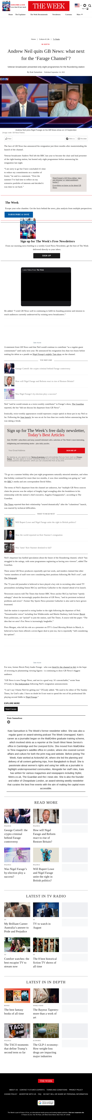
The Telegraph (10, 578)
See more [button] (37, 342)
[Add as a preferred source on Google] (46, 1102)
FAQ (39, 1094)
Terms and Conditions (56, 1090)
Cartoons (68, 14)
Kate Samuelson (36, 72)
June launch (25, 417)
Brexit (82, 614)
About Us (13, 1090)
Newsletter (84, 139)
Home (33, 39)
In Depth (46, 44)
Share (9, 139)
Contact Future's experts (32, 1090)
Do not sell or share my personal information (65, 1094)
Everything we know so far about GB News (67, 186)
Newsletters (56, 14)
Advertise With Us (27, 1094)
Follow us (72, 139)
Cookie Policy (10, 1094)
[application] (46, 287)
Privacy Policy (76, 1090)
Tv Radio (56, 39)
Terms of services (38, 457)
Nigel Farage (31, 697)
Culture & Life (44, 39)
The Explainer (20, 14)
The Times (8, 504)
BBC (9, 481)
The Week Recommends (39, 14)
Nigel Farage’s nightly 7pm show (47, 354)
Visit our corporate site (76, 1112)
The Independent (22, 684)
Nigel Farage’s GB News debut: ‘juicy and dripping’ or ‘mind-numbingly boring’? (67, 180)
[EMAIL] (9, 722)
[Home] (10, 15)
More (79, 14)
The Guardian (78, 404)
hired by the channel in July (64, 667)
